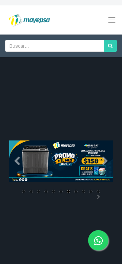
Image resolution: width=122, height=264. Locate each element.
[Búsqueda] (110, 46)
